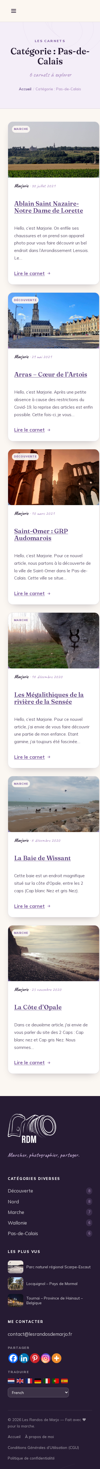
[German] (37, 1380)
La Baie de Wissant (42, 858)
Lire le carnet (29, 273)
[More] (56, 1358)
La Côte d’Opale (38, 1007)
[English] (20, 1380)
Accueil (25, 89)
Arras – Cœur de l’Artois (50, 374)
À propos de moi (39, 1436)
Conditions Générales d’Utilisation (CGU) (43, 1447)
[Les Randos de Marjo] (32, 1128)
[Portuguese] (55, 1380)
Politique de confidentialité (31, 1458)
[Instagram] (46, 1358)
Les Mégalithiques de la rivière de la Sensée (49, 698)
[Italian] (46, 1380)
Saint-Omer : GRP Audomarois (41, 534)
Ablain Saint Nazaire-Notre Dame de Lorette (48, 207)
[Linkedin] (24, 1358)
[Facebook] (13, 1358)
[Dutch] (11, 1380)
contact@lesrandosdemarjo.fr (40, 1334)
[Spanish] (64, 1380)
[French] (29, 1380)
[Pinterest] (35, 1358)
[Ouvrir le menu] (13, 11)
